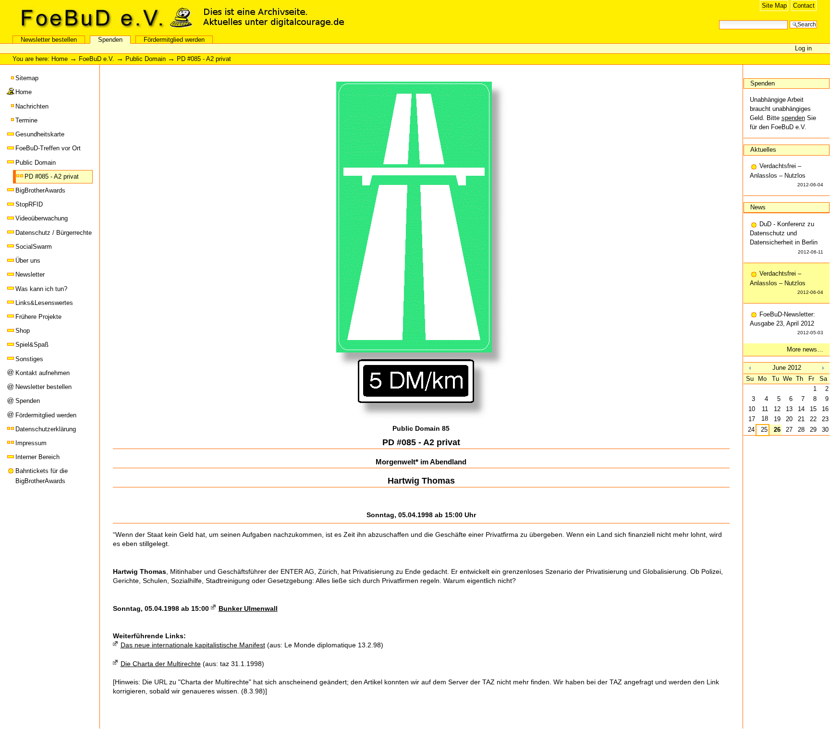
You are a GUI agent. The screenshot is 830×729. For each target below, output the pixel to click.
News (758, 207)
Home (59, 58)
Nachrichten (32, 106)
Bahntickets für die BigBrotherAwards (41, 475)
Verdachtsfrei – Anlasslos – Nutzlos (787, 174)
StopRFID (29, 204)
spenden (793, 118)
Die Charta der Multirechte (161, 664)
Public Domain (145, 58)
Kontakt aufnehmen (42, 373)
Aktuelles (763, 149)
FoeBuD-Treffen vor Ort (48, 148)
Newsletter (30, 274)
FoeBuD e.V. (103, 18)
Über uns (27, 260)
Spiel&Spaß (32, 344)
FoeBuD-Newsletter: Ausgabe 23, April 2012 (787, 323)
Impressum (31, 443)
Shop (22, 330)
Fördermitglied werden (174, 39)
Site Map (774, 5)
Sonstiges (29, 359)
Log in (803, 48)
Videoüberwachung (41, 218)
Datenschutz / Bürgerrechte (53, 232)
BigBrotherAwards (40, 190)
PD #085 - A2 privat (51, 176)
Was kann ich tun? (41, 288)
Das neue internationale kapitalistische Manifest (193, 645)
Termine (26, 120)
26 (777, 429)
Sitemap (26, 78)
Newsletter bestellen (49, 39)
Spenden (110, 39)
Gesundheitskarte (39, 134)
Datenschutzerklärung (45, 429)
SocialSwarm (33, 246)
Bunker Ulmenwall (248, 608)
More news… (805, 349)
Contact (804, 5)
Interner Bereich (37, 457)
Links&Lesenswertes (44, 302)
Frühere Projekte (38, 316)
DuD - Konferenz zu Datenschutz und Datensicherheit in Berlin (787, 237)
